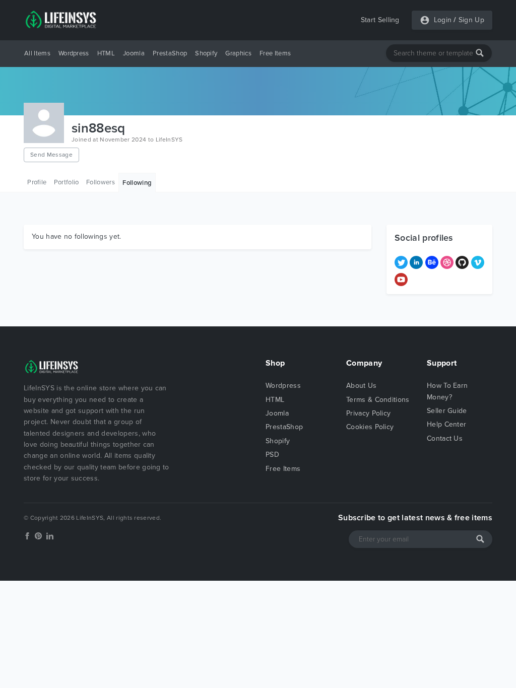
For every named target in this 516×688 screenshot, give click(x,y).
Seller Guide (447, 410)
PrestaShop (170, 53)
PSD (272, 454)
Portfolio (66, 182)
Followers (100, 182)
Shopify (206, 53)
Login (443, 20)
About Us (361, 385)
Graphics (238, 53)
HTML (106, 53)
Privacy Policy (368, 413)
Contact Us (445, 438)
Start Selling (380, 20)
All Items (37, 53)
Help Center (447, 424)
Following (137, 183)
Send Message (51, 154)
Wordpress (73, 53)
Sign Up (471, 20)
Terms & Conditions (378, 399)
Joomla (134, 53)
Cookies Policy (370, 427)
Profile (36, 182)
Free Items (275, 53)
